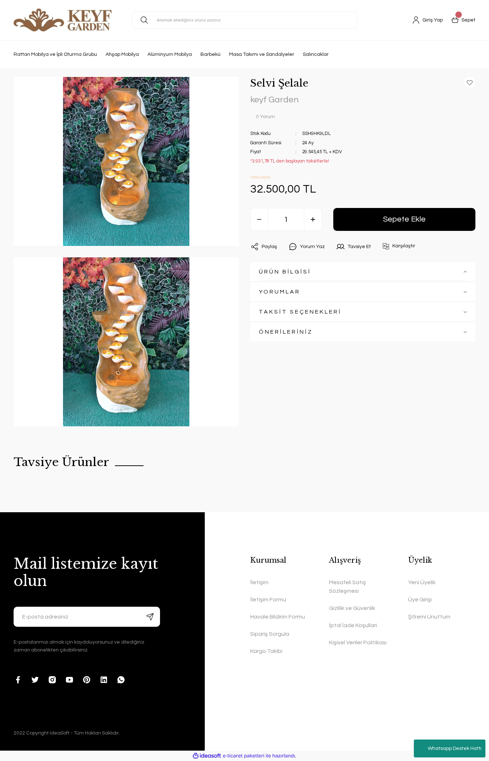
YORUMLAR (279, 292)
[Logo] (64, 20)
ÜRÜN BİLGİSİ (285, 272)
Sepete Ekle (404, 219)
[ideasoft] (207, 755)
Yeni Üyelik (422, 582)
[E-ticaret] (244, 755)
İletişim (259, 582)
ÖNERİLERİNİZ (286, 332)
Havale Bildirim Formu (277, 617)
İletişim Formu (268, 599)
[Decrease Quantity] (259, 219)
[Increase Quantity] (312, 219)
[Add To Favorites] (469, 82)
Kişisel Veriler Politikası (358, 642)
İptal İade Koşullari (353, 625)
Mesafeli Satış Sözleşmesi (347, 587)
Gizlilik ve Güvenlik (352, 608)
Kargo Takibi (266, 651)
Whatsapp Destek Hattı (454, 748)
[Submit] (150, 617)
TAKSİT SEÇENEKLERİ (300, 312)
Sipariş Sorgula (269, 634)
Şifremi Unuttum (429, 617)
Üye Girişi (420, 599)
